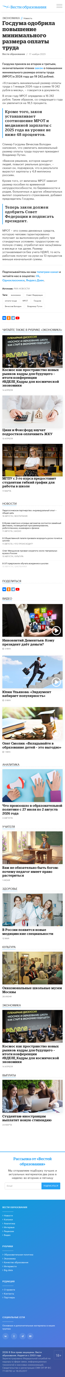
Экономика (11, 18)
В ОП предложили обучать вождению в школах (25, 563)
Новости (8, 1215)
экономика (16, 294)
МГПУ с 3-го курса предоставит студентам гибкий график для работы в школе (29, 482)
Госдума (37, 300)
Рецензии (9, 1231)
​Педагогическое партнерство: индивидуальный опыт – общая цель (29, 511)
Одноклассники (13, 280)
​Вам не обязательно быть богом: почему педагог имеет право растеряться (30, 871)
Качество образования (16, 1262)
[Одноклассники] (9, 318)
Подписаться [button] (51, 1186)
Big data (8, 1270)
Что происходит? (23, 543)
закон (39, 68)
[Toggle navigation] (59, 6)
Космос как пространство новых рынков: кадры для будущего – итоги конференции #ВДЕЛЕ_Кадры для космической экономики (30, 377)
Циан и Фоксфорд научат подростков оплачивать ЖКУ (27, 432)
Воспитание (21, 515)
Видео (7, 1235)
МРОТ (25, 300)
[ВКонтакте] (4, 318)
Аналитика (9, 1223)
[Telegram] (13, 318)
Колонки (8, 1219)
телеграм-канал (48, 272)
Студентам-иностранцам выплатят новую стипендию (27, 1118)
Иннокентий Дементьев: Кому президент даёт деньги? (28, 642)
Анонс (17, 530)
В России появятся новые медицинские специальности (27, 932)
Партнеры (9, 1297)
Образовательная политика (18, 1254)
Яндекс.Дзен (35, 280)
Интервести (10, 1266)
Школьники (21, 566)
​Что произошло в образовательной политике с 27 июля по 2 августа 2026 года (32, 809)
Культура (19, 556)
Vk (37, 276)
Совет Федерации (34, 294)
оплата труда (11, 300)
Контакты (9, 1293)
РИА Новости (22, 288)
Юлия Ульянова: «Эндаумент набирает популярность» (26, 694)
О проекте (9, 1289)
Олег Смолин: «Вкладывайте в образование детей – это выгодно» (31, 745)
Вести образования (13, 54)
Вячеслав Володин (13, 305)
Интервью (9, 1227)
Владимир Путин (34, 305)
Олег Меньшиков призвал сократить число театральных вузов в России (29, 552)
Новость (28, 18)
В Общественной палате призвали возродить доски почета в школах (32, 539)
